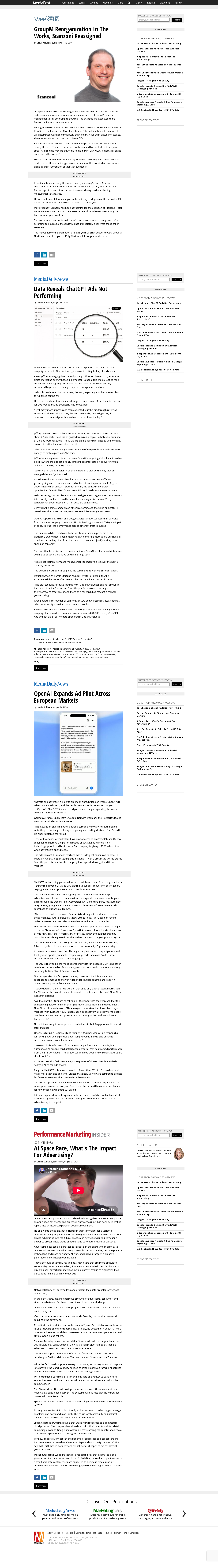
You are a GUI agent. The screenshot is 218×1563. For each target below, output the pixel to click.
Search (129, 2)
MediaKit (69, 1532)
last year (80, 232)
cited (51, 1454)
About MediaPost (55, 1532)
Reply (37, 661)
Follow (178, 2)
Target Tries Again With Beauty (153, 80)
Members (108, 2)
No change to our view (80, 1008)
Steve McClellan (45, 42)
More (120, 2)
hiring (48, 1032)
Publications (67, 2)
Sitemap (108, 1532)
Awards (94, 2)
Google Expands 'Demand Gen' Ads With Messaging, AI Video (157, 87)
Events (82, 2)
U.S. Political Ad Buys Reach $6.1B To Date (158, 110)
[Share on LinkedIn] (44, 254)
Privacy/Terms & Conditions (126, 1532)
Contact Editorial (83, 1532)
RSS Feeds (97, 1532)
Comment (41, 263)
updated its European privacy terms (65, 976)
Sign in (139, 2)
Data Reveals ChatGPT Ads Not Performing (159, 43)
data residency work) (53, 937)
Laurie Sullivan (44, 302)
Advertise (165, 2)
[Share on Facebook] (37, 254)
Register (151, 2)
